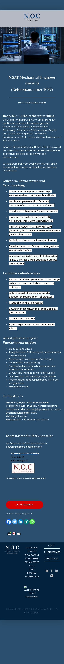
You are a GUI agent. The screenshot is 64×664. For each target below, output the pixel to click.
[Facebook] (8, 521)
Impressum (52, 558)
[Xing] (26, 521)
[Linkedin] (20, 521)
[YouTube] (47, 570)
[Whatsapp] (32, 521)
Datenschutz (52, 551)
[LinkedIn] (56, 570)
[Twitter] (14, 521)
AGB (52, 545)
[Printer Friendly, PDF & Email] (14, 533)
